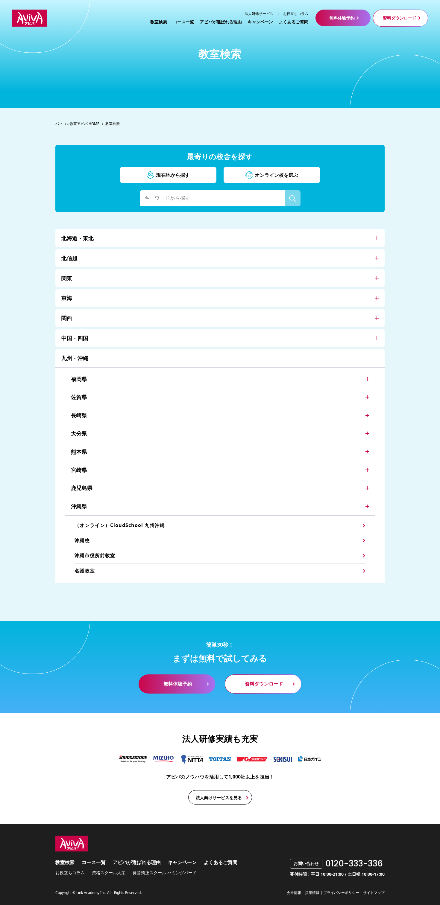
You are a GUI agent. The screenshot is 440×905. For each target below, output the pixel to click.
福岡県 (79, 379)
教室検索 (158, 22)
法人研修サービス (259, 14)
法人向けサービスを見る (219, 797)
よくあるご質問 (293, 22)
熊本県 (79, 451)
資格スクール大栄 (108, 872)
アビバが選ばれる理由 (221, 22)
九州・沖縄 (74, 358)
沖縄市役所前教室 (95, 555)
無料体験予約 (342, 18)
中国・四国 (74, 338)
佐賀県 (79, 396)
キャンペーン (260, 22)
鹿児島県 (81, 487)
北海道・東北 (77, 238)
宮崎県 (79, 469)
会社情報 (294, 893)
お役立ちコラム (295, 14)
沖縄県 (79, 506)
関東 (66, 278)
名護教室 (85, 570)
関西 (66, 318)
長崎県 (79, 415)
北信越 (69, 258)
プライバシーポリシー (341, 893)
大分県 (79, 433)
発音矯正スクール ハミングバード (165, 872)
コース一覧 (183, 22)
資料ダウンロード (399, 18)
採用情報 (312, 893)
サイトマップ (374, 893)
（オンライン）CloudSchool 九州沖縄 (120, 525)
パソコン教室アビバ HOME (77, 123)
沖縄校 (82, 540)
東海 (66, 297)
